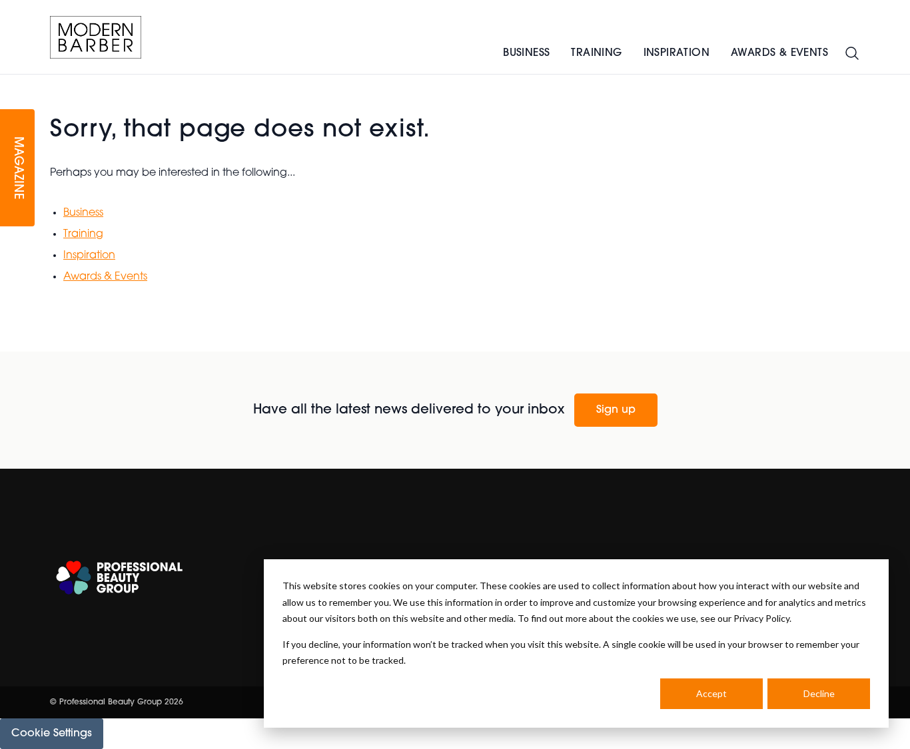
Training (596, 53)
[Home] (95, 37)
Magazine (17, 168)
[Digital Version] (10, 83)
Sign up (616, 410)
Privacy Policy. (762, 618)
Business (526, 53)
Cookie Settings (51, 733)
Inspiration (676, 53)
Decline (819, 693)
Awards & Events (779, 53)
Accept (711, 693)
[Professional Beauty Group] (119, 577)
